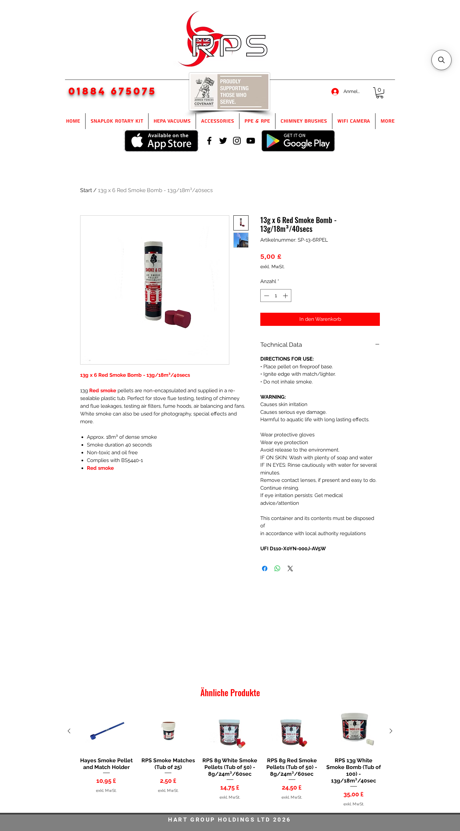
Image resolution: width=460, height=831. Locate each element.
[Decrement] (265, 295)
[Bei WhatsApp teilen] (277, 568)
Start (86, 190)
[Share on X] (290, 568)
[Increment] (286, 295)
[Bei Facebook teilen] (265, 568)
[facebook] (209, 140)
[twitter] (223, 140)
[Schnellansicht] (106, 731)
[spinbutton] (276, 295)
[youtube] (250, 140)
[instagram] (237, 140)
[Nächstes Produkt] (391, 731)
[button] (379, 92)
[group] (230, 758)
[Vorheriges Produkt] (69, 731)
